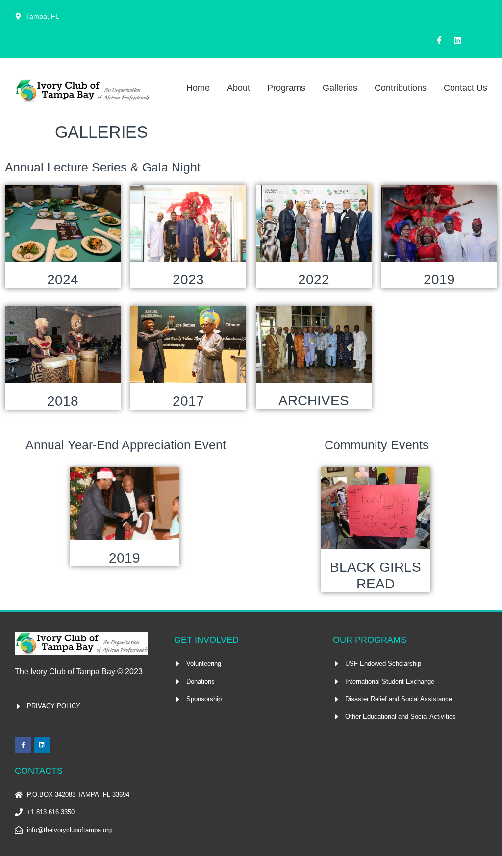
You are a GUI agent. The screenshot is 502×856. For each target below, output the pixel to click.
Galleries (340, 88)
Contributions (401, 88)
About (238, 88)
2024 (62, 279)
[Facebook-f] (439, 40)
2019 (439, 279)
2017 (188, 401)
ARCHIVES (313, 400)
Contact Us (465, 88)
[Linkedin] (457, 40)
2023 (188, 279)
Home (198, 88)
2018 (62, 401)
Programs (286, 88)
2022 (313, 279)
